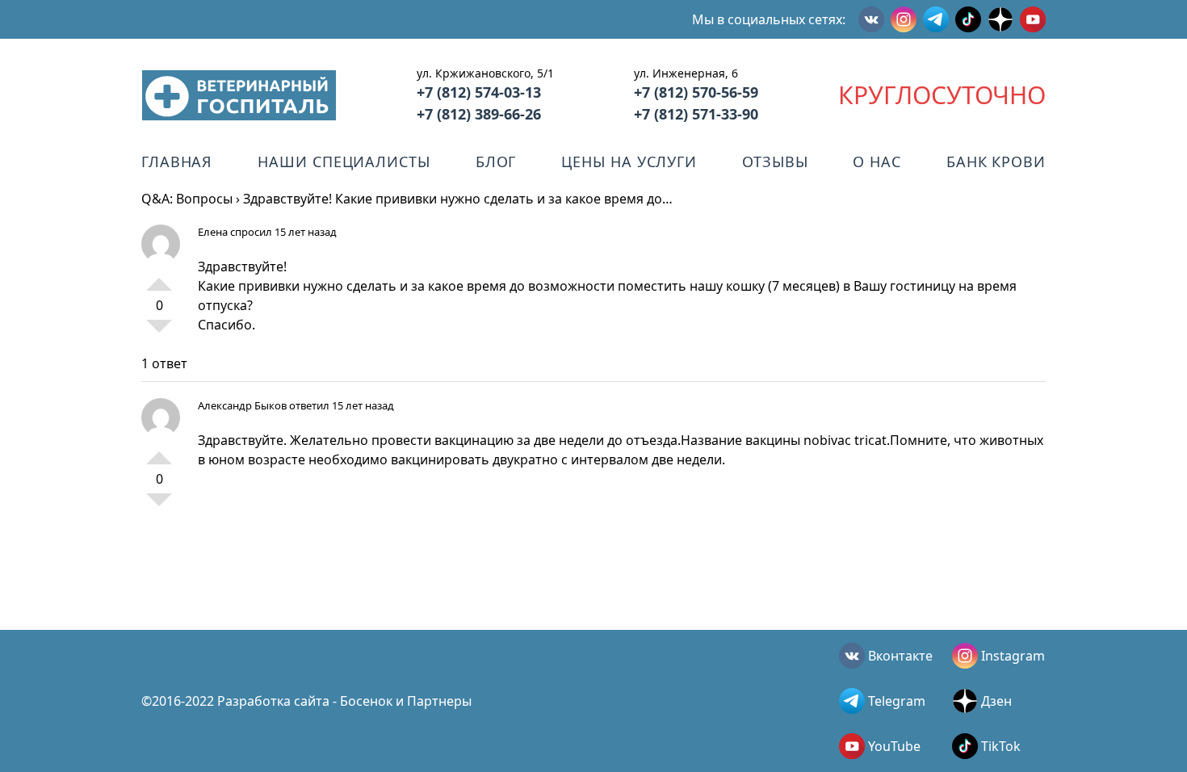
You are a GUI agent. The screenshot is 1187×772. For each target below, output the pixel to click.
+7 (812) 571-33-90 (696, 114)
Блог (496, 161)
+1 (159, 278)
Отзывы (774, 161)
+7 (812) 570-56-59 (696, 92)
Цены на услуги (629, 161)
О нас (877, 161)
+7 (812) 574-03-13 (479, 92)
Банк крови (996, 161)
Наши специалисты (344, 161)
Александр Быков (242, 405)
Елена (213, 231)
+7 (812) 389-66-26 (479, 114)
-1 (159, 333)
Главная (176, 161)
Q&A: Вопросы (187, 199)
